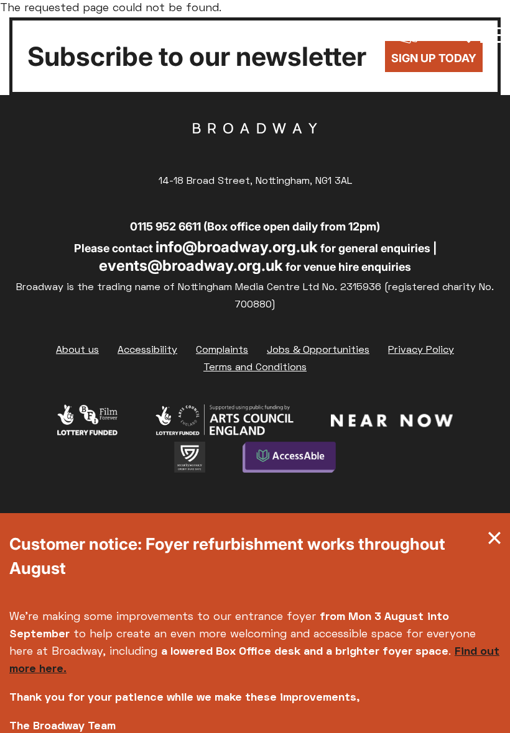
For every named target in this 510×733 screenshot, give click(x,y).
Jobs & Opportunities (318, 350)
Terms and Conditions (255, 367)
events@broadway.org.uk (191, 266)
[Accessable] (289, 460)
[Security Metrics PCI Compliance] (189, 460)
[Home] (56, 34)
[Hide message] (494, 541)
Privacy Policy (421, 350)
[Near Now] (391, 423)
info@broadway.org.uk (236, 247)
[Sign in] (371, 34)
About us (77, 350)
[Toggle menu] (490, 34)
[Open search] (461, 34)
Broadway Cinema (255, 148)
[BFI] (87, 423)
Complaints (222, 350)
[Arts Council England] (224, 423)
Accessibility (147, 350)
